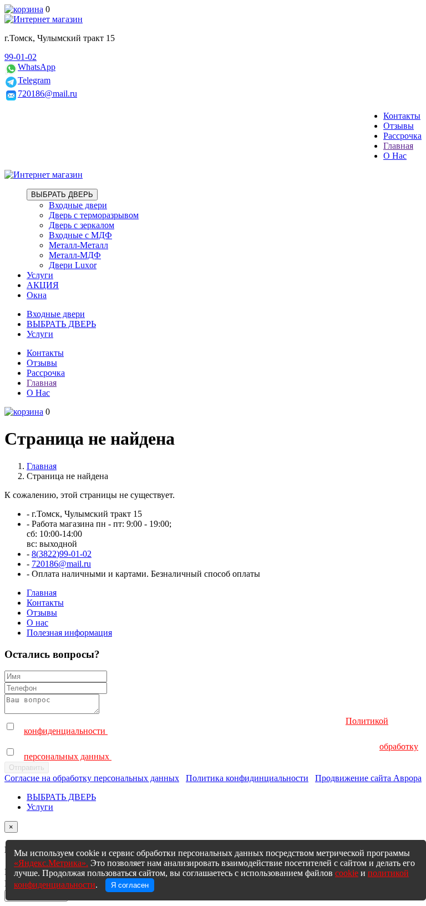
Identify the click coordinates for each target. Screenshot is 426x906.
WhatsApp (36, 67)
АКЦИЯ (43, 285)
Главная (398, 145)
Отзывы (398, 125)
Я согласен (130, 885)
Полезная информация (69, 632)
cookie (346, 873)
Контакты (401, 115)
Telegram (34, 80)
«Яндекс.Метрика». (51, 863)
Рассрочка (402, 135)
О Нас (395, 155)
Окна (37, 295)
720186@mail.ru (47, 93)
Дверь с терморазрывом (94, 215)
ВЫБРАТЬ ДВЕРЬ (62, 194)
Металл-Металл (78, 245)
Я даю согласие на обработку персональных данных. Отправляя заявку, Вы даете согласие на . (221, 751)
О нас (37, 622)
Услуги (40, 275)
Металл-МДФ (75, 255)
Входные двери (78, 205)
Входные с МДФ (80, 235)
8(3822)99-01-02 (62, 553)
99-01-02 (20, 57)
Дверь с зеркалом (81, 225)
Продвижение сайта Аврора (368, 778)
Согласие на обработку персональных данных (91, 778)
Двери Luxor (73, 265)
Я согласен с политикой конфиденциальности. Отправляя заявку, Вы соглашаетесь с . (206, 726)
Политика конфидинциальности (247, 778)
